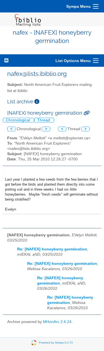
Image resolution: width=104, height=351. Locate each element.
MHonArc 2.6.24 (57, 322)
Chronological (18, 120)
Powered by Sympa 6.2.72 (56, 342)
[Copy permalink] (86, 113)
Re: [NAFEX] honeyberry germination (52, 249)
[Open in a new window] (36, 101)
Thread (44, 120)
